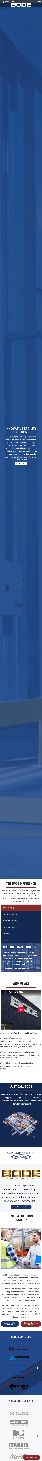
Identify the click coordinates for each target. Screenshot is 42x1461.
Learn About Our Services (10, 1323)
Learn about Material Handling (16, 968)
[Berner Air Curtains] (19, 1386)
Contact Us (33, 1457)
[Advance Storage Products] (19, 1357)
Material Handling (8, 908)
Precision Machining (9, 927)
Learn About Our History (21, 1207)
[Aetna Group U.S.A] (19, 1365)
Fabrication (6, 934)
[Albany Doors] (19, 1375)
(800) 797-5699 (10, 1)
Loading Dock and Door (10, 914)
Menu (39, 1)
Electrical (5, 940)
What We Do (20, 464)
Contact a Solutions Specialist (31, 1323)
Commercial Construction (10, 921)
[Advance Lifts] (19, 1349)
